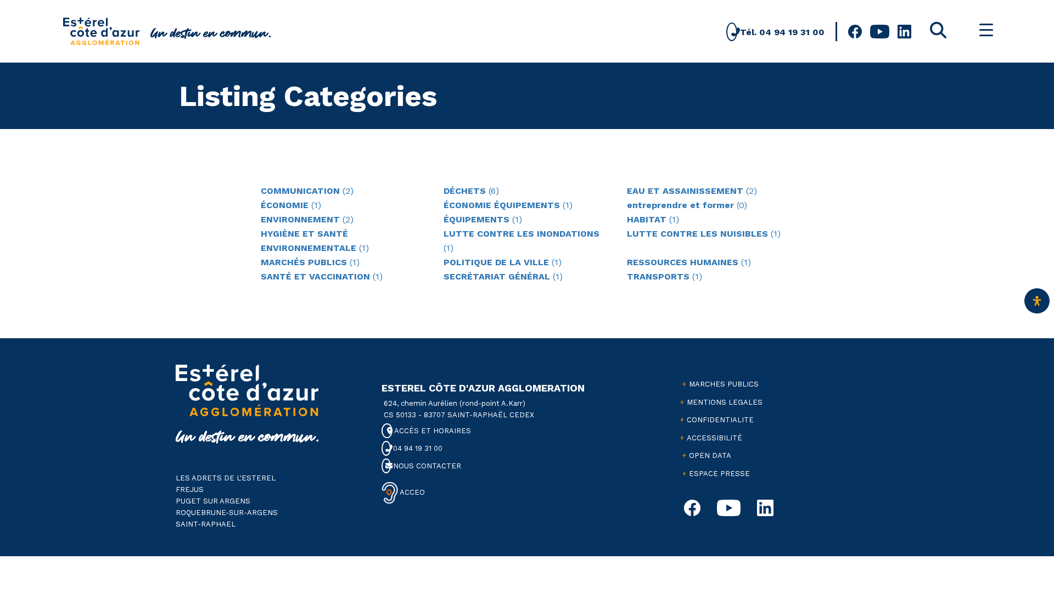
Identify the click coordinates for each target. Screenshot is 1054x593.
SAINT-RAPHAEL (206, 524)
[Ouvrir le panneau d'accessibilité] (1037, 301)
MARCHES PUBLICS (724, 384)
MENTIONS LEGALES (725, 402)
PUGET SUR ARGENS (213, 501)
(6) (471, 191)
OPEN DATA (710, 455)
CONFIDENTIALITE (720, 420)
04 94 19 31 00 (416, 448)
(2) (307, 191)
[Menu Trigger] (986, 30)
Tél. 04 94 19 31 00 (781, 32)
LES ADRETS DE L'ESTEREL (226, 478)
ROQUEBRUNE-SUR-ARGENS (227, 512)
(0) (687, 205)
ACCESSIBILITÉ (714, 438)
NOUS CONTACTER (426, 466)
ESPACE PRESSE (719, 473)
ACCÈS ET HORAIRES (432, 431)
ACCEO (411, 492)
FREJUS (190, 489)
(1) (291, 205)
